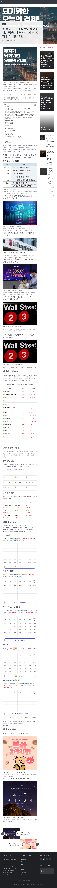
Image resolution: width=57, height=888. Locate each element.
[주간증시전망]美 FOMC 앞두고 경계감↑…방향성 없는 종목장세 (20, 114)
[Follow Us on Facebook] (41, 859)
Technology (24, 872)
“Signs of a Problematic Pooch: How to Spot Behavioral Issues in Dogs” (46, 81)
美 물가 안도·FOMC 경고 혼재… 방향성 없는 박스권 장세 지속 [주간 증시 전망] (21, 108)
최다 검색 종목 (8, 125)
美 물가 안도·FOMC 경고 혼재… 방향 (12, 189)
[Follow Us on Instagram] (47, 859)
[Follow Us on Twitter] (44, 859)
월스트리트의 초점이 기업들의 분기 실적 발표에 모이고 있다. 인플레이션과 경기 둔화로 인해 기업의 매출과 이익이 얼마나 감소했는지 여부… (19, 330)
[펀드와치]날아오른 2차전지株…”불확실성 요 (14, 252)
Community (24, 861)
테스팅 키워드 (45, 127)
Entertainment (24, 867)
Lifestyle (23, 869)
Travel (22, 874)
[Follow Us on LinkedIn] (50, 859)
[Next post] (37, 844)
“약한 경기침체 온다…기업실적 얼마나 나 (13, 326)
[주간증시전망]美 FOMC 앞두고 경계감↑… (13, 290)
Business (23, 859)
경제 (4, 24)
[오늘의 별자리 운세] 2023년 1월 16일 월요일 (14, 817)
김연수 (7, 40)
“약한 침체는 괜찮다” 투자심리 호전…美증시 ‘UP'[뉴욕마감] (19, 117)
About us (22, 884)
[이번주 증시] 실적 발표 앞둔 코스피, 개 (12, 226)
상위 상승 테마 (10, 123)
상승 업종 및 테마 (9, 120)
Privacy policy (34, 884)
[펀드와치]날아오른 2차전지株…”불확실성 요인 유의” (18, 112)
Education (23, 864)
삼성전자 (9, 127)
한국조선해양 (10, 128)
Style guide (41, 884)
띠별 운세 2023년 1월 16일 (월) (14, 136)
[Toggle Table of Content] (34, 104)
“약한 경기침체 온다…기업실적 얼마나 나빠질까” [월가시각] (20, 115)
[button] (55, 2)
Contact (27, 884)
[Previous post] (3, 834)
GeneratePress (36, 880)
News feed (16, 884)
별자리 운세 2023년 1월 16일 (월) (14, 137)
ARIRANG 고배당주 (11, 133)
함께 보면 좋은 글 (9, 134)
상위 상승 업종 (10, 122)
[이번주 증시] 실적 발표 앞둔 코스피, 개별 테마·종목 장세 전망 (20, 111)
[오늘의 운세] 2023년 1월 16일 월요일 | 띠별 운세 (15, 772)
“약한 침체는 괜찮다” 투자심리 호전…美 (12, 364)
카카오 (8, 131)
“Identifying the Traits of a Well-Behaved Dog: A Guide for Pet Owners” (51, 174)
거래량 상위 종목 (8, 119)
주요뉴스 (7, 106)
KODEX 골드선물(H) (11, 130)
